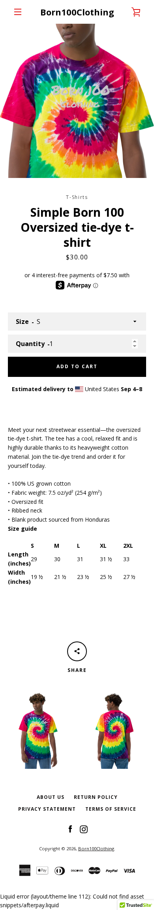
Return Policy (96, 797)
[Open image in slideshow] (77, 101)
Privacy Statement (47, 809)
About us (50, 797)
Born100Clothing (77, 12)
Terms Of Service (110, 809)
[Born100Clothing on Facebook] (70, 828)
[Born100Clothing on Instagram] (84, 828)
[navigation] (18, 12)
